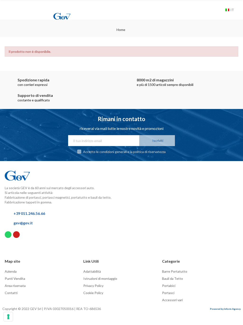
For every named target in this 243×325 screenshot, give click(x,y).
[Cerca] (220, 10)
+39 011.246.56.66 (29, 213)
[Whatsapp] (8, 234)
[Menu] (9, 6)
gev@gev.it (23, 223)
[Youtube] (16, 234)
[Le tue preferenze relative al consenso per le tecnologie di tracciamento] (8, 316)
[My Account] (215, 10)
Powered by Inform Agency (225, 308)
